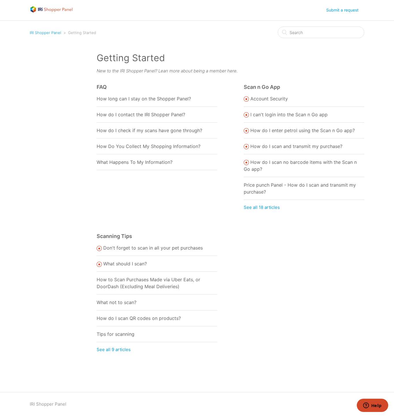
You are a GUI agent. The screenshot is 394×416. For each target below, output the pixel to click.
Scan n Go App (262, 87)
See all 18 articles (262, 207)
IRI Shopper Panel (45, 32)
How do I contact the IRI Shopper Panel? (141, 114)
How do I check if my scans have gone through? (149, 130)
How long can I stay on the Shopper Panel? (144, 99)
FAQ (102, 87)
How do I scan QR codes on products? (139, 318)
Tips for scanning (115, 334)
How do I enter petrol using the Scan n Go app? (302, 130)
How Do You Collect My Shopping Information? (148, 146)
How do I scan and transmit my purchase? (296, 146)
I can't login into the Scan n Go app (289, 114)
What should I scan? (125, 264)
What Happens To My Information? (134, 162)
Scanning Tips (114, 236)
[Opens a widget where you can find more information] (372, 406)
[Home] (51, 11)
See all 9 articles (114, 349)
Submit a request (342, 10)
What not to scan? (116, 302)
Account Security (269, 99)
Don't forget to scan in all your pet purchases (153, 248)
